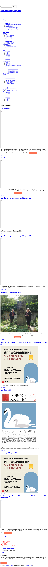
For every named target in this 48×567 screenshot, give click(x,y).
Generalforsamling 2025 (13, 28)
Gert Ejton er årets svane (8, 158)
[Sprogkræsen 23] (19, 444)
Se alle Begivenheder (4, 552)
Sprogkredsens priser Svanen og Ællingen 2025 (15, 236)
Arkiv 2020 (8, 56)
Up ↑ (34, 565)
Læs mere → (17, 337)
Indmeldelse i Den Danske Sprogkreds (13, 24)
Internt (4, 47)
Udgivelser (5, 34)
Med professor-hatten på (10, 38)
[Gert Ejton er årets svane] (19, 187)
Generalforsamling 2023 (13, 30)
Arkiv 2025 (8, 51)
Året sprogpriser (5, 108)
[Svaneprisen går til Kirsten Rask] (19, 331)
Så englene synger (9, 43)
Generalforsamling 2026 (13, 27)
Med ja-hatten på (9, 37)
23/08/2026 (2, 155)
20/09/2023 (2, 535)
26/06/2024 (2, 493)
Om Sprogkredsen (6, 19)
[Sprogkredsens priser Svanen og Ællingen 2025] (19, 284)
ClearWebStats (29, 565)
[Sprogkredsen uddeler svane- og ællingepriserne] (19, 227)
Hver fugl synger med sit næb (11, 39)
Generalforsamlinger (10, 26)
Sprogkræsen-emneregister (11, 46)
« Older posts (3, 536)
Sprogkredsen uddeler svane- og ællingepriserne (15, 198)
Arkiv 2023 (8, 53)
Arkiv (4, 50)
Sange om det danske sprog (11, 35)
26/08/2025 (2, 195)
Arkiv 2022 (8, 54)
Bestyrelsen (8, 21)
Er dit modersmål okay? (10, 36)
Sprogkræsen (5, 44)
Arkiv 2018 (8, 59)
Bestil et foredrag (9, 25)
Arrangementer (6, 32)
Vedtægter (8, 23)
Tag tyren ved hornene (10, 42)
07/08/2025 (2, 289)
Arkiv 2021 (8, 55)
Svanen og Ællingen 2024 (8, 453)
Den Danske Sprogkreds (10, 10)
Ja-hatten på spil (9, 41)
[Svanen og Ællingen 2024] (19, 492)
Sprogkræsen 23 (5, 390)
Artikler (4, 33)
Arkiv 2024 (8, 52)
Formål (7, 20)
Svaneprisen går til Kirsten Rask (10, 292)
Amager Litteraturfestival (8, 548)
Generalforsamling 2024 (13, 29)
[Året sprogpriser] (19, 147)
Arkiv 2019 (8, 57)
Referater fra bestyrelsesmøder (11, 48)
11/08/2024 (2, 339)
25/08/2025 (2, 233)
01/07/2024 (2, 450)
